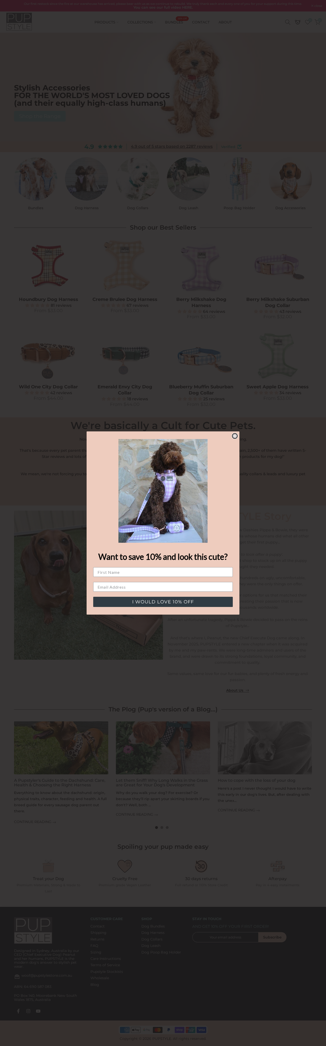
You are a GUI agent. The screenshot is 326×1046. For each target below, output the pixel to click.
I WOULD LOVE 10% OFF (163, 602)
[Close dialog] (234, 436)
